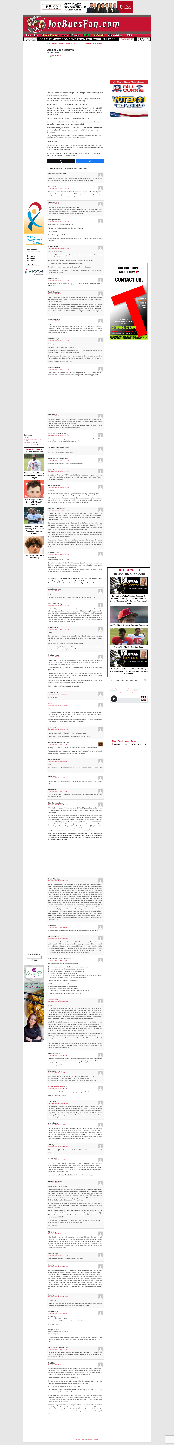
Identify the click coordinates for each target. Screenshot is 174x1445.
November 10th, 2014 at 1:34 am (58, 761)
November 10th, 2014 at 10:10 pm (58, 1364)
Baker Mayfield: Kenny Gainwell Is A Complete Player (34, 475)
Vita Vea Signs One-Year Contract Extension (129, 625)
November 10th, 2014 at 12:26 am (58, 460)
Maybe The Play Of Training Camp (128, 647)
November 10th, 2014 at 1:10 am (58, 705)
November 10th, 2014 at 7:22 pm (58, 1349)
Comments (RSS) (92, 1439)
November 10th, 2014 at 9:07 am (58, 1088)
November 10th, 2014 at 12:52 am (58, 605)
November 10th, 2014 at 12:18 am (58, 340)
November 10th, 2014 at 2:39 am (58, 791)
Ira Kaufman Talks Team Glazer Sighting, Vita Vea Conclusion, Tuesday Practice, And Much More (129, 671)
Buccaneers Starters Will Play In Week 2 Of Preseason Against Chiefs (34, 529)
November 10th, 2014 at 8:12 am (58, 1001)
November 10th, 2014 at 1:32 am (58, 744)
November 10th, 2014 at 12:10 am (58, 280)
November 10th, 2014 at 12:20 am (58, 369)
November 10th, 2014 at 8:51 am (58, 1055)
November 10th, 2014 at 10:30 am (58, 1233)
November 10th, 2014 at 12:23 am (58, 449)
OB (49, 704)
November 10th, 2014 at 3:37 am (58, 880)
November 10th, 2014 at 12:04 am (58, 175)
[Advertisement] (34, 81)
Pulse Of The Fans (29, 444)
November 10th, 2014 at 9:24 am (58, 1146)
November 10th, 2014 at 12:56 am (58, 629)
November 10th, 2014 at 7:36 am (58, 960)
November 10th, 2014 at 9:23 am (58, 1125)
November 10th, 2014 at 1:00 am (58, 694)
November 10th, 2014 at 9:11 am (58, 1103)
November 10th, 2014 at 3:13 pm (58, 1313)
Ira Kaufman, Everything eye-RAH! (34, 439)
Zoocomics (52, 1000)
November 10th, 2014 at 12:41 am (58, 554)
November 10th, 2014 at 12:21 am (58, 435)
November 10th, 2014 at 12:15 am (58, 293)
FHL (25, 437)
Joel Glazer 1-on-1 (29, 442)
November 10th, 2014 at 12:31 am (58, 471)
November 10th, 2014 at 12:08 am (58, 248)
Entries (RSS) (80, 1439)
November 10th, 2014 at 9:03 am (58, 1073)
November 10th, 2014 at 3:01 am (58, 804)
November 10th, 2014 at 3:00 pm (58, 1296)
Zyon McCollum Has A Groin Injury (34, 556)
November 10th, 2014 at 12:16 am (58, 321)
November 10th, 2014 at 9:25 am (58, 1160)
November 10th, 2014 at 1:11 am (58, 729)
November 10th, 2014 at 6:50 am (58, 938)
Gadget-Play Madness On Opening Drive (62, 43)
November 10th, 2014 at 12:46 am (58, 591)
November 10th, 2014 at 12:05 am (58, 204)
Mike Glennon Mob (55, 1087)
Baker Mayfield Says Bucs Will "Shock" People (34, 501)
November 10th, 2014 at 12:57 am (58, 657)
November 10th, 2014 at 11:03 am (58, 1255)
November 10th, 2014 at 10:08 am (58, 1183)
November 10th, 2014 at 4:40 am (58, 927)
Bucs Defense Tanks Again (93, 43)
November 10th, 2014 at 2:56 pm (58, 1266)
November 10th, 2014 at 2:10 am (58, 778)
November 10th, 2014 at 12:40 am (58, 510)
